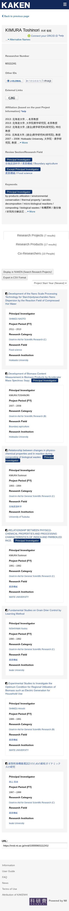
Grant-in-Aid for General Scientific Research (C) (32, 496)
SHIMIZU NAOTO (17, 319)
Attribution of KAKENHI (15, 894)
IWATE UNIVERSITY (19, 597)
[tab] (36, 235)
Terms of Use (9, 888)
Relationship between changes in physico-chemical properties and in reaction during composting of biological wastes (30, 453)
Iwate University (16, 670)
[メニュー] (64, 4)
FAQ (4, 877)
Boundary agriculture (46, 163)
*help (61, 35)
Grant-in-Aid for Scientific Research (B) (27, 416)
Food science (24, 173)
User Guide (8, 871)
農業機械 (27, 163)
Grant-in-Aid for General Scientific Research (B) (31, 729)
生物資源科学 (12, 163)
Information (8, 865)
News (5, 883)
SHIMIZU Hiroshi (17, 708)
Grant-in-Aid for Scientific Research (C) (27, 339)
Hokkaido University (18, 360)
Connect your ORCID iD (44, 35)
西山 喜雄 (13, 782)
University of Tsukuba (19, 517)
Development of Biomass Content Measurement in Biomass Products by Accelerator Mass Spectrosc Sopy (33, 377)
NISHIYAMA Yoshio (18, 628)
